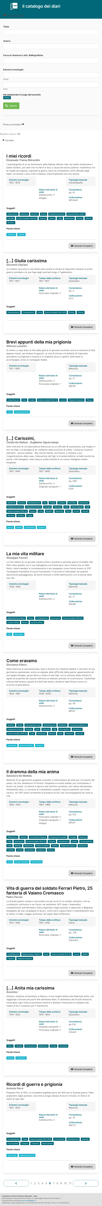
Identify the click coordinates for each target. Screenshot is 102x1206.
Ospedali (85, 1139)
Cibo (24, 400)
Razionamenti (47, 1143)
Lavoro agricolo (86, 841)
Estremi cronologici (13, 69)
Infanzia (43, 218)
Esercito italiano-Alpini (76, 214)
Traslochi (41, 527)
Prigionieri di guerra (76, 400)
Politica (55, 846)
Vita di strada (36, 862)
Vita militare (18, 634)
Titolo (6, 26)
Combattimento (28, 312)
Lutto (60, 218)
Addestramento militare (16, 618)
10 (65, 1183)
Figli (87, 507)
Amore (43, 214)
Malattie (49, 511)
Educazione (83, 503)
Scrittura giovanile (22, 412)
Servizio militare (37, 622)
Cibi (44, 503)
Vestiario (21, 515)
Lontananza (21, 1058)
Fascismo (57, 507)
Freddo (32, 400)
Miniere (52, 734)
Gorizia (7, 98)
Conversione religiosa (38, 837)
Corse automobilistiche (78, 725)
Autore (6, 41)
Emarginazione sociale (58, 837)
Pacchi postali (13, 1143)
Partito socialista (42, 846)
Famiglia (11, 218)
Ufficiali (88, 218)
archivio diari (15, 15)
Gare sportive (64, 729)
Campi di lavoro (13, 400)
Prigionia (11, 958)
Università (63, 1046)
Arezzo (10, 527)
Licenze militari (13, 622)
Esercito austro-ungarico (31, 954)
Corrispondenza (13, 1139)
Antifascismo (12, 837)
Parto (68, 511)
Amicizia (34, 214)
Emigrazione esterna (15, 507)
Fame (40, 312)
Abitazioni (11, 503)
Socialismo (30, 850)
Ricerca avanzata (12, 124)
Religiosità (83, 846)
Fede (66, 507)
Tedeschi (39, 745)
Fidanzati (46, 729)
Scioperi (11, 850)
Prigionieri (35, 1143)
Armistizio (11, 234)
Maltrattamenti (73, 1139)
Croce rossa (12, 1155)
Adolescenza (12, 214)
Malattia (18, 846)
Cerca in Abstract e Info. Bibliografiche (23, 55)
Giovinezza (55, 618)
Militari (85, 954)
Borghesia (62, 725)
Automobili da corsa (33, 725)
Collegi (52, 503)
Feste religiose (77, 507)
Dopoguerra (12, 745)
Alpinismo (24, 214)
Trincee (80, 312)
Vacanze (11, 223)
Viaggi (29, 515)
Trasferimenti (30, 527)
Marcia (24, 622)
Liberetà (21, 234)
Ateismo (24, 837)
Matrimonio (69, 218)
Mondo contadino (26, 745)
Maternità (59, 511)
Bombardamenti (13, 312)
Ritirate (71, 312)
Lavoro (51, 218)
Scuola (79, 218)
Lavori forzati (59, 1139)
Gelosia (10, 1058)
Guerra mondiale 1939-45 (26, 218)
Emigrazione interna (56, 214)
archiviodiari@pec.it (29, 1200)
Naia (9, 634)
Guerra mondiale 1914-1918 (55, 312)
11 (70, 1183)
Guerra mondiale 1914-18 (47, 400)
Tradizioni (69, 734)
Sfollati (19, 527)
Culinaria (61, 503)
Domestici (72, 503)
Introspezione (63, 841)
